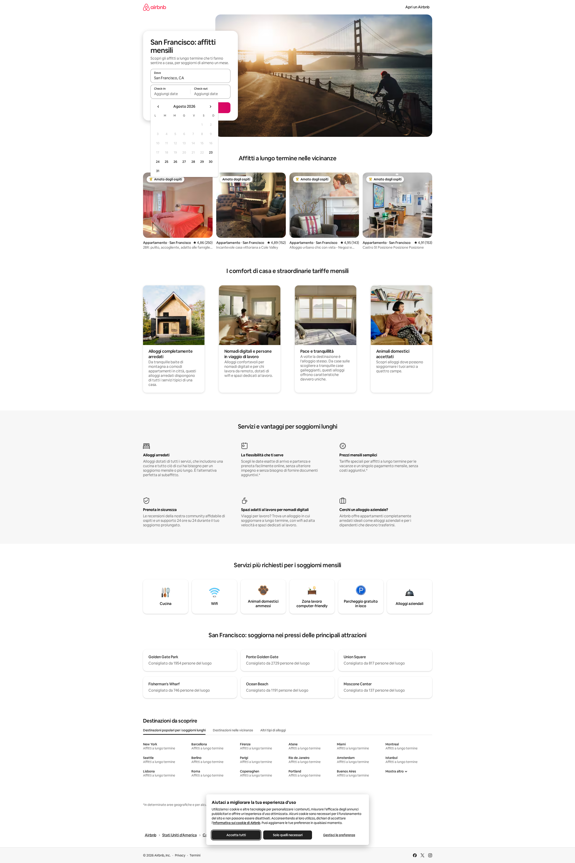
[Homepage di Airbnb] (154, 7)
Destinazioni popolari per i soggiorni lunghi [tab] (174, 730)
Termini (195, 855)
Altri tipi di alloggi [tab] (273, 730)
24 (158, 162)
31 (157, 171)
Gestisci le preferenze (339, 835)
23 (211, 152)
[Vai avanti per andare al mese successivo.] (210, 106)
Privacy (180, 855)
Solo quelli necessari (287, 835)
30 (211, 162)
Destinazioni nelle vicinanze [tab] (233, 730)
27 (184, 162)
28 (193, 162)
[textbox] (170, 93)
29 (202, 162)
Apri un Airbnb (417, 7)
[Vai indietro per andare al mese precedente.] (158, 106)
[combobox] (190, 78)
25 (166, 162)
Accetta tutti (236, 835)
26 (175, 162)
